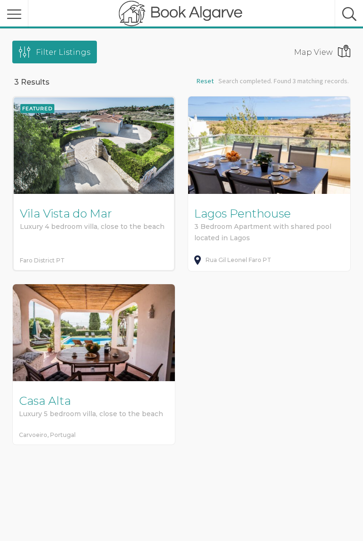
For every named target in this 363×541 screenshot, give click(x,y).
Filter (63, 52)
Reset (205, 81)
